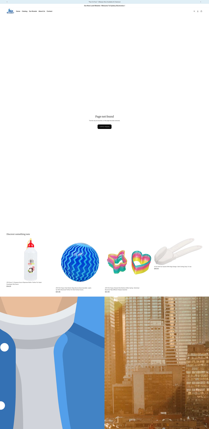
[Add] (52, 278)
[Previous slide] (7, 2)
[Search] (194, 11)
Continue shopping (105, 126)
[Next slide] (200, 2)
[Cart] (201, 11)
